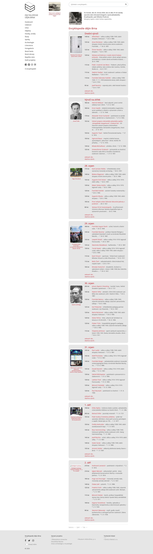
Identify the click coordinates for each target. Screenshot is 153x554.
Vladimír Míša (96, 292)
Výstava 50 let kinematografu (102, 207)
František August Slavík (99, 226)
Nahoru (71, 527)
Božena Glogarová (98, 174)
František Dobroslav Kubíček (101, 78)
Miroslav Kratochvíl (98, 267)
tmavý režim (32, 544)
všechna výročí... (90, 93)
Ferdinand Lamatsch (99, 466)
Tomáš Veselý (96, 248)
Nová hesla (29, 51)
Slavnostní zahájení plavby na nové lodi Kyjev (54, 14)
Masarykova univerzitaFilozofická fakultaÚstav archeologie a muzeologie (61, 541)
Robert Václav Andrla (99, 185)
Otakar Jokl (95, 484)
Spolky (27, 39)
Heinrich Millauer (97, 103)
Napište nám (30, 57)
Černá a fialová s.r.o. (111, 539)
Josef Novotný (96, 85)
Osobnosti (29, 22)
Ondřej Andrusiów (98, 424)
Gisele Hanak (96, 443)
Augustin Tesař (97, 133)
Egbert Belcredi (97, 471)
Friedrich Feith (96, 488)
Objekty (28, 31)
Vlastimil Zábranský (98, 510)
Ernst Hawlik (96, 108)
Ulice (27, 28)
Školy (27, 37)
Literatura (29, 45)
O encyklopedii (30, 69)
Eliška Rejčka (96, 408)
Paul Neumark (96, 391)
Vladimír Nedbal (97, 72)
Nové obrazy (29, 54)
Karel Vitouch (96, 256)
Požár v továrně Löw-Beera (100, 65)
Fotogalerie (29, 48)
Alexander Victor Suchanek (100, 116)
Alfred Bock (95, 37)
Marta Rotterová (97, 312)
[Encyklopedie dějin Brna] (35, 64)
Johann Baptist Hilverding (100, 286)
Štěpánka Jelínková (98, 331)
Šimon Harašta (97, 50)
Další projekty (30, 60)
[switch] (26, 544)
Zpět (78, 527)
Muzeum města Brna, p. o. (87, 539)
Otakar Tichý (96, 323)
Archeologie (29, 42)
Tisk (84, 527)
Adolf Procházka (97, 356)
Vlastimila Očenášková (99, 245)
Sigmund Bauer (97, 138)
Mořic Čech (95, 261)
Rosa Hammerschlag (98, 430)
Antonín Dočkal (97, 448)
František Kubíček (98, 191)
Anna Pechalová (97, 42)
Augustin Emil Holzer (99, 180)
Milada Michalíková (98, 146)
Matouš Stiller (96, 413)
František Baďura (97, 299)
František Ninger (97, 361)
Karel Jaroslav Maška (99, 169)
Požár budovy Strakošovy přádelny (103, 417)
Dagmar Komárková (98, 503)
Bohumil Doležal (97, 495)
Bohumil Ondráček (98, 385)
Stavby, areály (30, 34)
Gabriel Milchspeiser (98, 374)
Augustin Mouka (97, 196)
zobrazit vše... (89, 91)
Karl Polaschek (96, 307)
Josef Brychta (96, 437)
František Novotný (98, 232)
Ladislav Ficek (96, 380)
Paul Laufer (95, 350)
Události (28, 25)
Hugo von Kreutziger (99, 479)
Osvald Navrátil (97, 369)
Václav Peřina (96, 318)
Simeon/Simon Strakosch (100, 149)
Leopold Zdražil (97, 239)
